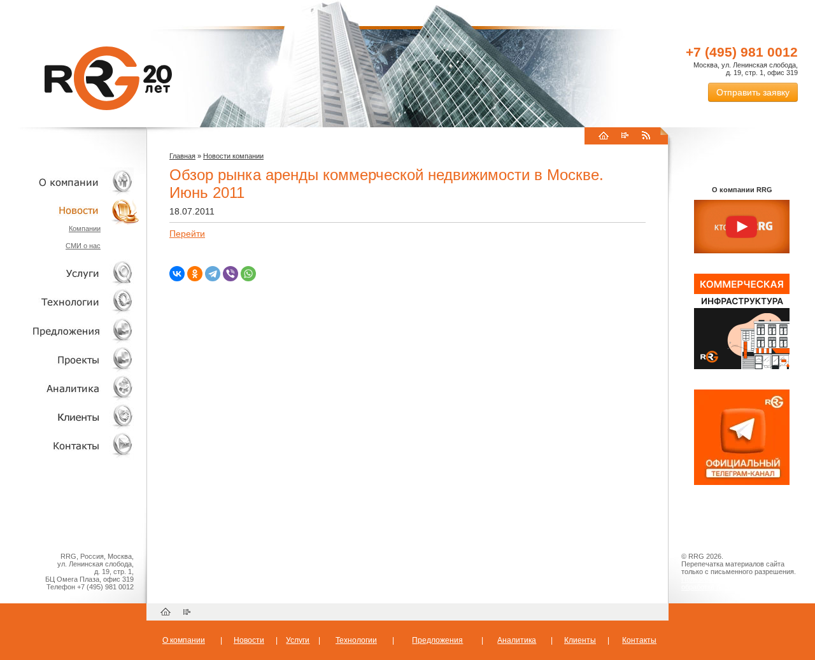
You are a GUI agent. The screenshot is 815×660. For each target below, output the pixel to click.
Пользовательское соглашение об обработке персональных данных (736, 583)
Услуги (70, 273)
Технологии (70, 302)
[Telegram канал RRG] (742, 482)
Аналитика (70, 388)
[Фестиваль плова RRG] (742, 366)
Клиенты (70, 416)
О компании (70, 181)
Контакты (70, 445)
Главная (182, 156)
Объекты (70, 330)
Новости (73, 210)
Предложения (437, 640)
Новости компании (233, 156)
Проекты (70, 359)
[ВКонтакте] (177, 273)
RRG (108, 78)
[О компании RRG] (742, 227)
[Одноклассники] (194, 273)
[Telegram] (212, 273)
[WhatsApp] (248, 273)
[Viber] (230, 273)
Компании (85, 228)
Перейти (187, 233)
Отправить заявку (753, 92)
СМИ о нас (83, 245)
